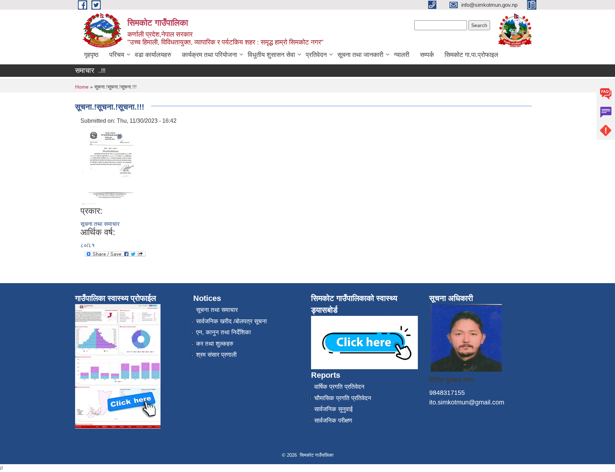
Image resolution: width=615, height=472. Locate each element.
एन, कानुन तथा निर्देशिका (223, 332)
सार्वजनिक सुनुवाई (333, 409)
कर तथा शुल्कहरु (214, 343)
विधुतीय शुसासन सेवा (271, 54)
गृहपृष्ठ (91, 54)
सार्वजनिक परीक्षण (333, 420)
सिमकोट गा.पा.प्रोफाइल (471, 54)
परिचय (116, 54)
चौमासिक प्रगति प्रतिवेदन (342, 398)
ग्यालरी (401, 54)
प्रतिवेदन (316, 54)
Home (82, 87)
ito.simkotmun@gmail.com (466, 402)
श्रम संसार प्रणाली (216, 354)
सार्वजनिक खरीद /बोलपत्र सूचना (231, 321)
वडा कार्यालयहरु (153, 54)
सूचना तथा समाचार (100, 224)
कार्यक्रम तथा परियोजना (209, 54)
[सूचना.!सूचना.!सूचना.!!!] (109, 165)
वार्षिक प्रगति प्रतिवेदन (339, 386)
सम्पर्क (427, 54)
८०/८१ (87, 245)
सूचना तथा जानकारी (360, 54)
